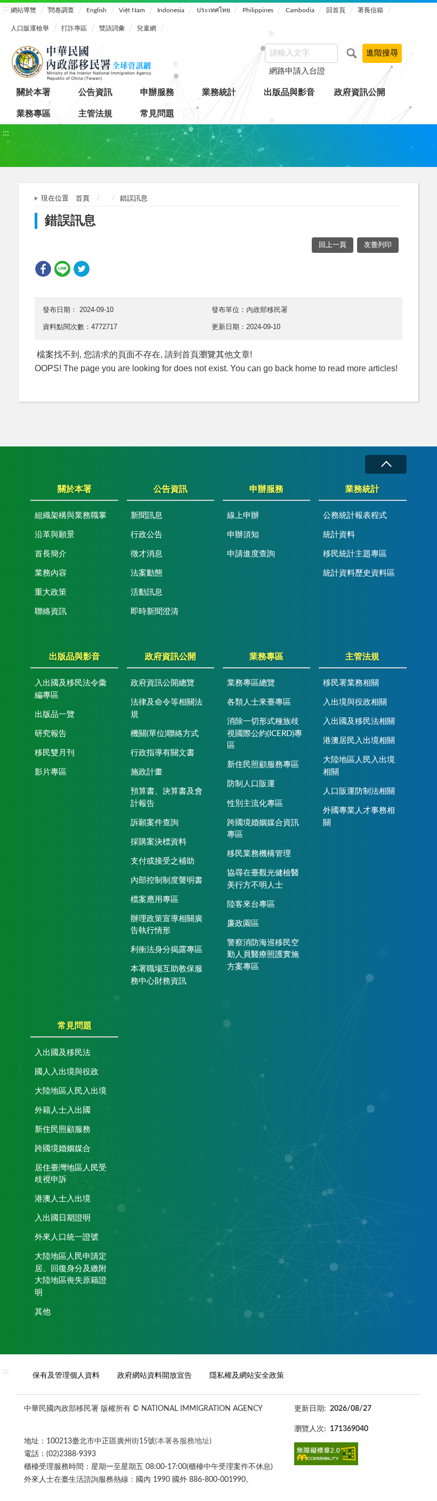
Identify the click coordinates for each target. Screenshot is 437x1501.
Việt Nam (132, 10)
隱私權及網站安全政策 (246, 1375)
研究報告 (51, 734)
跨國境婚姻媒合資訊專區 (263, 829)
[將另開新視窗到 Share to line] (62, 269)
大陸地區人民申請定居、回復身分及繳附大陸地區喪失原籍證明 (71, 1274)
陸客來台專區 (251, 904)
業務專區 (34, 113)
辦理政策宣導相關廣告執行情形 (167, 925)
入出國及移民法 (63, 1053)
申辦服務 (157, 92)
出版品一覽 (55, 714)
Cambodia (300, 10)
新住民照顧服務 (63, 1129)
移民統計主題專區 (355, 554)
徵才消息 (147, 554)
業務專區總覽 (251, 683)
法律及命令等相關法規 (167, 708)
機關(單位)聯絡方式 (165, 734)
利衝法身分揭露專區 (167, 950)
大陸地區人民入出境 (71, 1091)
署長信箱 (370, 10)
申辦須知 (243, 535)
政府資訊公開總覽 (163, 683)
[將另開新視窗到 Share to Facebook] (43, 269)
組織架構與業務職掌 (71, 516)
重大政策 (51, 592)
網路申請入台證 (297, 71)
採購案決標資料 (159, 842)
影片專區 (51, 772)
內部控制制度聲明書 (167, 880)
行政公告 (147, 535)
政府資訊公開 (359, 92)
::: (6, 8)
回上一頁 (332, 245)
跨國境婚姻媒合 (63, 1149)
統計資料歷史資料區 (359, 573)
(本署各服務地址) (183, 1441)
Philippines (257, 10)
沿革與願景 (55, 535)
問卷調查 (61, 10)
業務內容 (51, 573)
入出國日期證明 (63, 1218)
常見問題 (157, 113)
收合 (386, 464)
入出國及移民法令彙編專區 (71, 689)
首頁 (83, 198)
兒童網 (146, 28)
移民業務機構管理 (259, 854)
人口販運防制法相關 (359, 791)
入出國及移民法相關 (359, 721)
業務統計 (219, 92)
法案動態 (147, 573)
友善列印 (378, 245)
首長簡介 (51, 554)
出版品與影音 (289, 92)
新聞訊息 (147, 516)
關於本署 (34, 92)
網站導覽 (23, 10)
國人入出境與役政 (67, 1072)
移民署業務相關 (351, 683)
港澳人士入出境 (63, 1199)
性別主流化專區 (255, 804)
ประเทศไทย (213, 10)
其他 (43, 1312)
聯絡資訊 (51, 612)
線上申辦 (243, 516)
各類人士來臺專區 (259, 702)
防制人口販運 (251, 784)
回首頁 (335, 10)
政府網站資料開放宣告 (154, 1375)
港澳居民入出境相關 (359, 741)
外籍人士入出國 (63, 1110)
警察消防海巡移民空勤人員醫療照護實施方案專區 (263, 955)
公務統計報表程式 (355, 516)
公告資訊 (95, 92)
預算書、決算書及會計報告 (167, 797)
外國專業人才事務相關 (359, 817)
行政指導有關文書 (163, 753)
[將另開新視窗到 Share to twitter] (82, 269)
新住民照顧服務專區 (263, 765)
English (96, 10)
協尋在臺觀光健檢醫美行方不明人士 (263, 879)
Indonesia (170, 10)
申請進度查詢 (251, 554)
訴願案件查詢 (155, 823)
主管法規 (95, 113)
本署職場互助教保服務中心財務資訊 (167, 975)
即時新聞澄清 (155, 612)
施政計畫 (147, 772)
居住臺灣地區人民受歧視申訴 (71, 1174)
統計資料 (339, 535)
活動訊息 (147, 592)
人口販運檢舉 (30, 28)
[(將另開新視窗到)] (326, 1453)
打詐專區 (74, 28)
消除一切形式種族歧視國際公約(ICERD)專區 (264, 733)
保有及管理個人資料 (66, 1375)
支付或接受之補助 (163, 861)
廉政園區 (243, 924)
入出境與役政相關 (355, 702)
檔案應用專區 (155, 900)
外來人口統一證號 (67, 1237)
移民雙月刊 (55, 753)
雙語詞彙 (112, 28)
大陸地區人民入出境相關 (359, 766)
